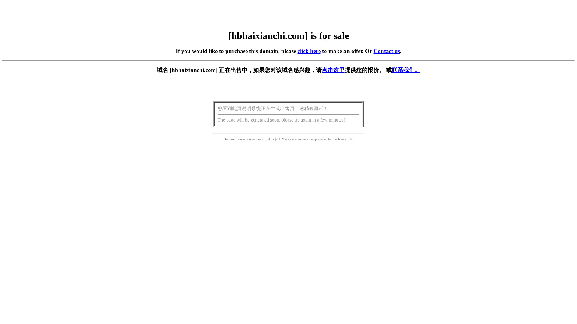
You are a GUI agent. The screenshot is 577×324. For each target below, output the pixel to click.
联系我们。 (406, 70)
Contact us (387, 51)
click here (309, 51)
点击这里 (333, 70)
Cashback (340, 139)
